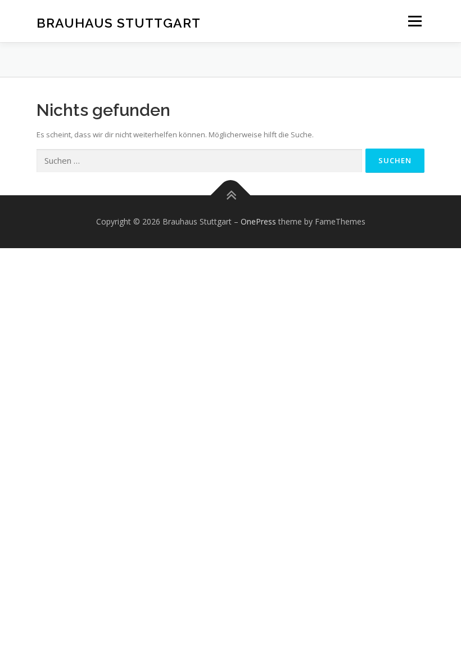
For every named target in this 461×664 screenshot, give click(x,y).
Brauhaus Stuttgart (119, 22)
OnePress (258, 221)
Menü (414, 21)
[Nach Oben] (231, 196)
